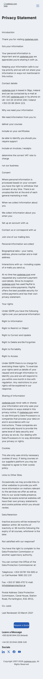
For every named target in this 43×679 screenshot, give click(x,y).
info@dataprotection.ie (13, 585)
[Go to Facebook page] (14, 651)
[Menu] (37, 6)
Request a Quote (21, 625)
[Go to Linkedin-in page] (3, 651)
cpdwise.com (31, 39)
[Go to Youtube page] (19, 651)
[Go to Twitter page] (8, 651)
